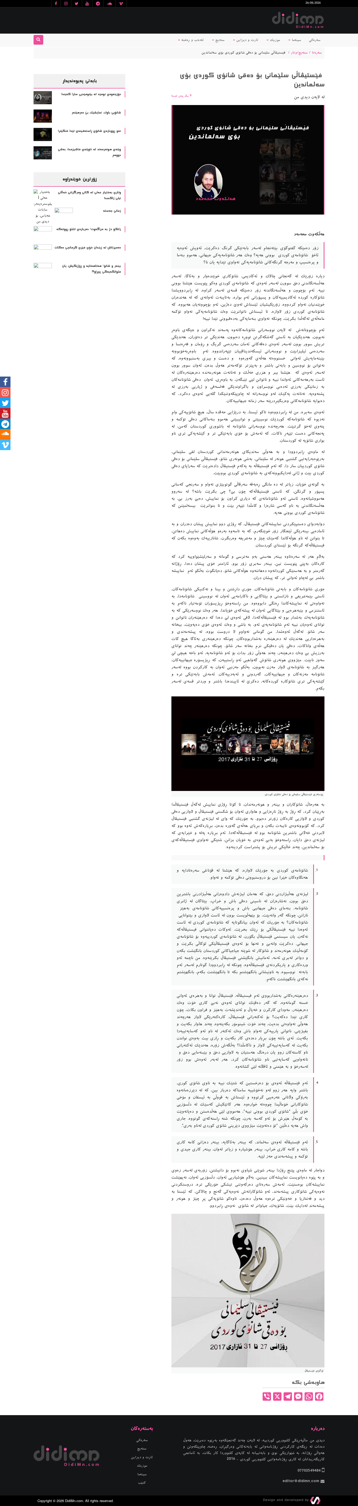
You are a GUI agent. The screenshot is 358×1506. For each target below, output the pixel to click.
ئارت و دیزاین (246, 40)
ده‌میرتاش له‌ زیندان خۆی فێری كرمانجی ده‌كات (88, 248)
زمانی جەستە (112, 211)
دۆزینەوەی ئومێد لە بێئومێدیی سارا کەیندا (91, 94)
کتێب (142, 1483)
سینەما (295, 40)
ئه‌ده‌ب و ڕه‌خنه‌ (192, 40)
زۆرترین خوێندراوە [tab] (79, 179)
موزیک (274, 40)
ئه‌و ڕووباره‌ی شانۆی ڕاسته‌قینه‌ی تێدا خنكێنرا (89, 131)
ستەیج (219, 40)
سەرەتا (317, 53)
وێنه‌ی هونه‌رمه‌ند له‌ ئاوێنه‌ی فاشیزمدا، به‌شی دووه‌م (89, 152)
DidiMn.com (74, 1500)
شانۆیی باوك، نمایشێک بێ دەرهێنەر (96, 113)
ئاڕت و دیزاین (142, 1457)
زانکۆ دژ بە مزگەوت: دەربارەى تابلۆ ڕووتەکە (88, 229)
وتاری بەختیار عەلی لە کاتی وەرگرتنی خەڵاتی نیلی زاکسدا (89, 195)
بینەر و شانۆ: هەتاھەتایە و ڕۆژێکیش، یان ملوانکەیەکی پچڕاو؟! (91, 269)
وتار (294, 53)
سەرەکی (315, 40)
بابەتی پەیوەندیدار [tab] (79, 81)
